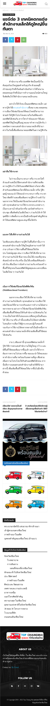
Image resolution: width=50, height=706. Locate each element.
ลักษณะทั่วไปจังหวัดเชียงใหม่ (17, 572)
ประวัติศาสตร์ (10, 576)
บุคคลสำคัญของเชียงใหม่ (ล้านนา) (20, 538)
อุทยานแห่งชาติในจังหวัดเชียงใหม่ (20, 605)
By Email (15, 667)
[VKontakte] (38, 686)
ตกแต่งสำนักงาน (20, 107)
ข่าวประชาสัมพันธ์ (17, 10)
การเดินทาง (12, 564)
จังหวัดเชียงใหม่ (11, 556)
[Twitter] (11, 40)
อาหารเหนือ (10, 592)
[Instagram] (31, 686)
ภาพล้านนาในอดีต (13, 534)
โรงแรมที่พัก (10, 613)
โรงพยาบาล (12, 560)
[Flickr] (25, 686)
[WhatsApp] (23, 40)
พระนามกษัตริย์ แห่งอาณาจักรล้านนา (21, 526)
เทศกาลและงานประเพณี (15, 588)
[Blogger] (12, 686)
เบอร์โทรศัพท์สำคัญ (13, 596)
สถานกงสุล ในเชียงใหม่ (15, 601)
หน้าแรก (6, 10)
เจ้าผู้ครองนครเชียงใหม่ (15, 530)
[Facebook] (5, 40)
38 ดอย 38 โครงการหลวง (16, 609)
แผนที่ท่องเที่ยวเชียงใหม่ (21, 568)
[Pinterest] (17, 40)
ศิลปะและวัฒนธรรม (13, 584)
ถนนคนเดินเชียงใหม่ (13, 617)
